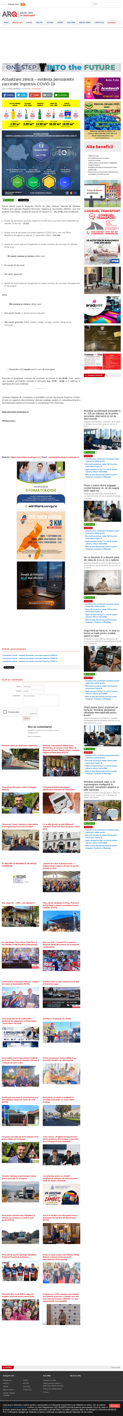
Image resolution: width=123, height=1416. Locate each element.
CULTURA (71, 22)
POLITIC (39, 22)
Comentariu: (17, 695)
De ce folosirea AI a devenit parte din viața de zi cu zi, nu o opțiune (101, 558)
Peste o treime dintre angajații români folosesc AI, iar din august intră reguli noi (101, 488)
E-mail (19, 691)
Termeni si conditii (49, 1380)
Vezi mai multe (115, 1367)
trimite (26, 718)
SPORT (60, 22)
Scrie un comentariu (34, 736)
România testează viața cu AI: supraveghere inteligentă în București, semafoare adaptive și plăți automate (101, 786)
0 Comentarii (36, 89)
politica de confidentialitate (15, 1407)
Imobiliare (112, 22)
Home (6, 22)
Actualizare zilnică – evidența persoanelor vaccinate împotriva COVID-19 (30, 655)
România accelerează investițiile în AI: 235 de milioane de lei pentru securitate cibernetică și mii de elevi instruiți (102, 415)
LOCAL (29, 22)
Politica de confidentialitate (52, 1389)
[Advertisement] (61, 45)
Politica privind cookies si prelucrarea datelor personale (53, 1384)
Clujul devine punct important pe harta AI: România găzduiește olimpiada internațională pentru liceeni (101, 711)
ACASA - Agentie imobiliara (9, 1394)
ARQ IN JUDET (85, 22)
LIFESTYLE (99, 22)
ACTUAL (50, 22)
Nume (19, 686)
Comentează (9, 200)
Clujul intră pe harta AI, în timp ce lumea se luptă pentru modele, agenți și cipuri (102, 633)
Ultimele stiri (17, 22)
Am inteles (115, 1406)
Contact (46, 1392)
